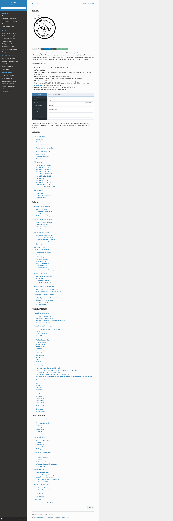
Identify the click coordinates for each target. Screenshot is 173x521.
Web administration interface (10, 61)
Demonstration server (8, 26)
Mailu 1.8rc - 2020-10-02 (44, 174)
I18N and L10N (6, 89)
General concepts (7, 16)
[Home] (32, 3)
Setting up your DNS (8, 46)
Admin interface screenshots (45, 148)
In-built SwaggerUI (42, 411)
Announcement (41, 342)
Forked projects (41, 434)
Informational (40, 154)
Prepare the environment (44, 211)
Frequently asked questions (9, 21)
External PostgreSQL (42, 302)
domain (38, 387)
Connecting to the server (44, 195)
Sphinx (40, 517)
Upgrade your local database (45, 477)
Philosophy (39, 139)
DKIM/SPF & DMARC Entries (45, 283)
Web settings (40, 257)
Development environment (9, 81)
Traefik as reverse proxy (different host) (48, 291)
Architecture (40, 444)
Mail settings (40, 255)
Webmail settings (41, 268)
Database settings (41, 265)
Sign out (38, 361)
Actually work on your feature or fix (47, 479)
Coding (38, 449)
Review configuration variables (45, 239)
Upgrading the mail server (44, 316)
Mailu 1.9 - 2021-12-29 (43, 169)
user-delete (39, 396)
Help (37, 359)
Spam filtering (6, 63)
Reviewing (39, 460)
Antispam (39, 348)
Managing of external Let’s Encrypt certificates (50, 320)
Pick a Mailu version (42, 214)
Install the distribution (43, 227)
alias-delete (39, 385)
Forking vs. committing (43, 423)
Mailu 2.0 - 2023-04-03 (43, 167)
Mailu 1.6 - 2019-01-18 (43, 178)
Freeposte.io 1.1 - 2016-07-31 (45, 187)
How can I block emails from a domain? (48, 372)
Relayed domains (41, 346)
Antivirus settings (41, 261)
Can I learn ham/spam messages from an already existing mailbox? (56, 370)
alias (37, 383)
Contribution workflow (8, 75)
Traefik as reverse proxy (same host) (47, 289)
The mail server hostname (44, 276)
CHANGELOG (40, 431)
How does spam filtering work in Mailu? (48, 368)
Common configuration (43, 252)
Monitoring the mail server (44, 318)
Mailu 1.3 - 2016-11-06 (43, 182)
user (37, 392)
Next (90, 507)
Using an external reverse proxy (10, 49)
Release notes (6, 24)
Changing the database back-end (11, 52)
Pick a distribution (42, 224)
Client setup (40, 355)
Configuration (40, 447)
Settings (38, 331)
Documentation (41, 466)
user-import (40, 394)
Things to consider (42, 209)
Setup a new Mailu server (9, 33)
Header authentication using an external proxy (50, 270)
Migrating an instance (43, 323)
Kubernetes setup (7, 41)
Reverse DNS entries (42, 280)
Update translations (42, 488)
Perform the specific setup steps (46, 216)
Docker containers (42, 457)
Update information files (43, 490)
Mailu (14, 2)
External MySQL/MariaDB (44, 300)
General (38, 442)
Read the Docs (64, 517)
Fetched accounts (41, 338)
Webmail (39, 353)
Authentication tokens (43, 340)
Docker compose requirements (10, 36)
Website (38, 357)
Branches (39, 427)
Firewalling (5, 91)
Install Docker (40, 229)
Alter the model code (42, 472)
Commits (39, 425)
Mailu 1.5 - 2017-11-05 (43, 180)
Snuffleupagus (38, 85)
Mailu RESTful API (7, 69)
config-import (40, 402)
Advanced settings (42, 259)
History (38, 141)
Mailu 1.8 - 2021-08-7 (43, 171)
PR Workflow (40, 429)
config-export (40, 400)
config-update (40, 398)
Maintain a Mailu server (8, 58)
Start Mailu (39, 244)
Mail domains (40, 351)
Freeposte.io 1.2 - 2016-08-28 (45, 184)
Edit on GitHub (89, 3)
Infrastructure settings (43, 263)
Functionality (40, 193)
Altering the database (8, 83)
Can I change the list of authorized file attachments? (52, 374)
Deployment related (42, 156)
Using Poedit (40, 496)
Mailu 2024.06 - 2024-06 (44, 165)
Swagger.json (40, 409)
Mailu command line (7, 66)
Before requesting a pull (8, 86)
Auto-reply (39, 335)
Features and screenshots (9, 18)
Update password (41, 333)
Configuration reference (8, 44)
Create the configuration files (45, 237)
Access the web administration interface (49, 329)
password (39, 389)
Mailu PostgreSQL (42, 304)
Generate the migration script (45, 475)
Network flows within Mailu (45, 503)
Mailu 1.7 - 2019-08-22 (43, 176)
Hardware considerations (44, 222)
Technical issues (41, 159)
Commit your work (42, 481)
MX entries (39, 278)
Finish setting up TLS (42, 242)
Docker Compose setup (8, 38)
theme (50, 517)
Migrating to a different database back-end (49, 298)
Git (37, 455)
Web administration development (46, 464)
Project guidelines (7, 78)
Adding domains (41, 197)
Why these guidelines (43, 440)
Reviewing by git (41, 462)
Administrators (41, 344)
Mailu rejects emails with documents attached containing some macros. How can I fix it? (64, 376)
